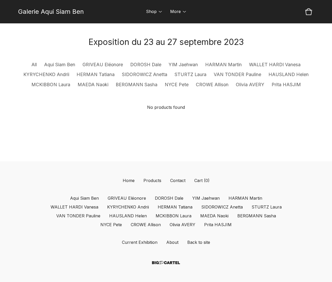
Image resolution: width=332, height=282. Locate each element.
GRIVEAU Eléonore (102, 64)
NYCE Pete (177, 84)
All (34, 64)
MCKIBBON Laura (50, 84)
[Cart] (308, 11)
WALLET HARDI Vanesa (275, 64)
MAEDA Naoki (93, 84)
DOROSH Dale (145, 64)
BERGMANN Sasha (136, 84)
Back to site (198, 242)
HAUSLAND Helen (288, 74)
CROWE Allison (212, 84)
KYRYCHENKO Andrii (46, 74)
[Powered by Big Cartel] (166, 262)
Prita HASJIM (286, 84)
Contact (177, 180)
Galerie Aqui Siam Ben (51, 11)
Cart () (202, 180)
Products (152, 180)
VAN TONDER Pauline (237, 74)
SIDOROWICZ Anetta (144, 74)
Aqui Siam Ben (59, 64)
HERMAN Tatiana (96, 74)
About (172, 242)
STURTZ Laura (190, 74)
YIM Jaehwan (183, 64)
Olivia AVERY (250, 84)
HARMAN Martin (223, 64)
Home (129, 180)
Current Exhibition (139, 242)
